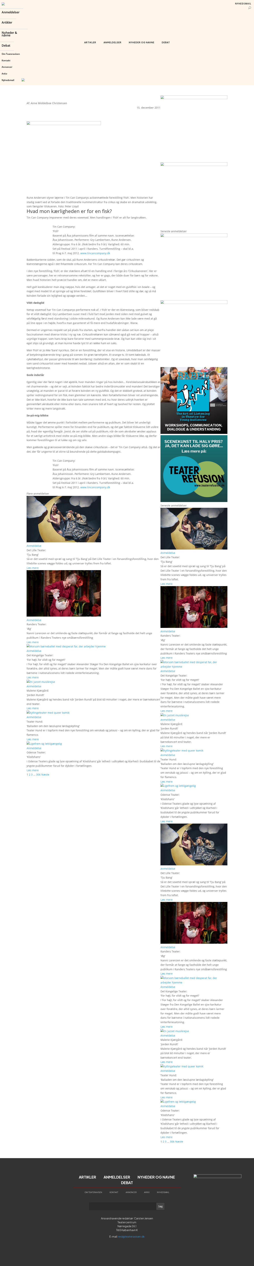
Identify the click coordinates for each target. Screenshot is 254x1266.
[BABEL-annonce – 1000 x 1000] (193, 98)
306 (38, 774)
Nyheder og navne (141, 42)
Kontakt (6, 60)
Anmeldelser (11, 12)
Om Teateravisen (11, 54)
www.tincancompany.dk (95, 253)
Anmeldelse (34, 546)
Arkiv (4, 73)
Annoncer (7, 67)
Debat (6, 46)
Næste (45, 774)
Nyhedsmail (8, 80)
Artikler (7, 23)
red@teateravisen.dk (131, 1236)
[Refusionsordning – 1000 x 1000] (193, 165)
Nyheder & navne (9, 34)
